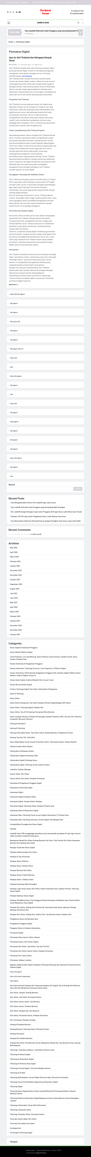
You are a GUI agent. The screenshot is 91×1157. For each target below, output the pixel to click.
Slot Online (14, 981)
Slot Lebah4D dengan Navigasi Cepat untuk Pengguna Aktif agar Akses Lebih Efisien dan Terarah (46, 512)
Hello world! (36, 534)
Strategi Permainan (17, 1034)
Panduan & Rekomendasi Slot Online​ (23, 852)
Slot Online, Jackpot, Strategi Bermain (24, 993)
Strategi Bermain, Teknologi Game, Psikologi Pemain (29, 1029)
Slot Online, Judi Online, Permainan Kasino (25, 997)
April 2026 (14, 552)
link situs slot (15, 322)
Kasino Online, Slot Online (19, 774)
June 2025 (14, 598)
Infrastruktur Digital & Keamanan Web (24, 756)
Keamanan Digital (16, 792)
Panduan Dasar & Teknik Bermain (22, 875)
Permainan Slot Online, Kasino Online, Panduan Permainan (31, 951)
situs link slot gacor (17, 294)
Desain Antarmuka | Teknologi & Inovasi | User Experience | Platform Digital (38, 668)
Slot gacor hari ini (16, 349)
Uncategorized (15, 1128)
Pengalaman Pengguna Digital (21, 924)
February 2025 (15, 616)
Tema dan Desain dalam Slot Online (23, 1119)
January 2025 (15, 621)
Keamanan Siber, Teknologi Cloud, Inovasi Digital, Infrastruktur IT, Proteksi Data (39, 815)
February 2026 (15, 561)
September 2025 (16, 584)
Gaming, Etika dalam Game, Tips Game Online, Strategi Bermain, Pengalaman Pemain (41, 733)
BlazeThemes (41, 1153)
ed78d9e (14, 64)
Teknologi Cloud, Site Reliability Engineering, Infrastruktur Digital (34, 1082)
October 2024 (15, 635)
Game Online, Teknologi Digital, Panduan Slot (26, 708)
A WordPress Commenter (20, 534)
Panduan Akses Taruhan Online (21, 866)
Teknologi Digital (16, 1087)
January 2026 (15, 566)
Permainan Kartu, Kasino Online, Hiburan (25, 937)
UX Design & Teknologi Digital (21, 1133)
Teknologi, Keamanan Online (20, 1110)
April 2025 (14, 607)
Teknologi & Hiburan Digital (20, 1055)
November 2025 (16, 575)
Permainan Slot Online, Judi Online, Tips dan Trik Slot (29, 947)
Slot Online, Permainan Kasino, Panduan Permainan (29, 1016)
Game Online (15, 698)
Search (12, 484)
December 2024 (16, 625)
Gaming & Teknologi (17, 728)
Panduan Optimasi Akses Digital (22, 896)
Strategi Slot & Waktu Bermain (21, 1038)
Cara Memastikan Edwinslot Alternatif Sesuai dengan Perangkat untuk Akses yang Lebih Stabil (46, 521)
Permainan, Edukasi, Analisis (20, 960)
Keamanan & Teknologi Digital (21, 788)
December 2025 (16, 570)
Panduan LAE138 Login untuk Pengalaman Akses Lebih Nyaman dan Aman (55, 2)
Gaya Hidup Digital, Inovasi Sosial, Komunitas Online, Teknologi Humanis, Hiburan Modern (43, 742)
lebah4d (13, 829)
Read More (13, 284)
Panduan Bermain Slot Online (21, 870)
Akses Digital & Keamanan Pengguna (23, 648)
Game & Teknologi (17, 694)
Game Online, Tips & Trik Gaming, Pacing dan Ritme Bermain (32, 712)
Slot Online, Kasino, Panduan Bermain (24, 1006)
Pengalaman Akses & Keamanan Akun (24, 919)
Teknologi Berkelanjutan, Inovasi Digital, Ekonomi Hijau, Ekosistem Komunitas (39, 1077)
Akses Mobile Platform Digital (21, 652)
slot (11, 367)
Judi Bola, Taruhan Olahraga (20, 769)
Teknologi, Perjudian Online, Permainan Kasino (27, 1114)
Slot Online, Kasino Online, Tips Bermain (25, 1002)
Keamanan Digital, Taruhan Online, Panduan (26, 802)
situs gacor (14, 422)
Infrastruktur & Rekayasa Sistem (22, 751)
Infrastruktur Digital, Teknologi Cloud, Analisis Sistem (30, 765)
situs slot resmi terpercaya (20, 976)
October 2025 (15, 580)
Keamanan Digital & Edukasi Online (23, 797)
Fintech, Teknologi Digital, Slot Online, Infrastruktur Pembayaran (33, 689)
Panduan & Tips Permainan (20, 857)
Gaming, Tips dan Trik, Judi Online (22, 737)
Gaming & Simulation (18, 724)
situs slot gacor (16, 376)
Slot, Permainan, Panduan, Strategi (22, 1020)
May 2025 (13, 603)
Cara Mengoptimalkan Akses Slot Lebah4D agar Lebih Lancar (33, 503)
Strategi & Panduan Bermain (20, 1025)
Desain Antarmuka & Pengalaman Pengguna (26, 664)
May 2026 (13, 548)
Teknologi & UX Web (17, 1073)
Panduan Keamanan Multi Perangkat (23, 884)
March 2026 (14, 557)
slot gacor (14, 303)
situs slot (13, 358)
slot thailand (27, 76)
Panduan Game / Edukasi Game (21, 880)
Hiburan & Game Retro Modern (21, 747)
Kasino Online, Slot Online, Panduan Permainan (27, 779)
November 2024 (16, 630)
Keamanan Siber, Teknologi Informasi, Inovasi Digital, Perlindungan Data (36, 820)
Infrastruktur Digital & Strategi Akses (23, 760)
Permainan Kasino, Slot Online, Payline (24, 942)
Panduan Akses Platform (19, 861)
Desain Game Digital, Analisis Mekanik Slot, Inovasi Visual (31, 680)
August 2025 (14, 589)
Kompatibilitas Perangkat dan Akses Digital (26, 824)
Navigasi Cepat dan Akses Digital (22, 848)
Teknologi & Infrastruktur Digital (22, 1059)
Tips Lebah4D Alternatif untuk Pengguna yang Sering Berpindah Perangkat (46, 31)
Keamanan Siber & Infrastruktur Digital (24, 811)
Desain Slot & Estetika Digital (21, 685)
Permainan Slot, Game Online (21, 956)
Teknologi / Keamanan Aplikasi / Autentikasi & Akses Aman (32, 1050)
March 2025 (14, 612)
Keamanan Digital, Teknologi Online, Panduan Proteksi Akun (32, 806)
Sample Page (43, 23)
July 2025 (13, 593)
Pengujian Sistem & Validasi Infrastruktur (25, 928)
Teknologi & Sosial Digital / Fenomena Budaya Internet (30, 1068)
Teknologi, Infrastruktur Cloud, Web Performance (28, 1105)
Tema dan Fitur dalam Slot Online (22, 1124)
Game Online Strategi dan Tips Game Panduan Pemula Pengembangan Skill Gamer (40, 703)
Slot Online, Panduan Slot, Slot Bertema (24, 1011)
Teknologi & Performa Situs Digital (23, 1064)
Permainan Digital (16, 933)
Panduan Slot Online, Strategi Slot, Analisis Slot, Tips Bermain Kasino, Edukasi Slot (40, 914)
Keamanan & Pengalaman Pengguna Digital (26, 783)
